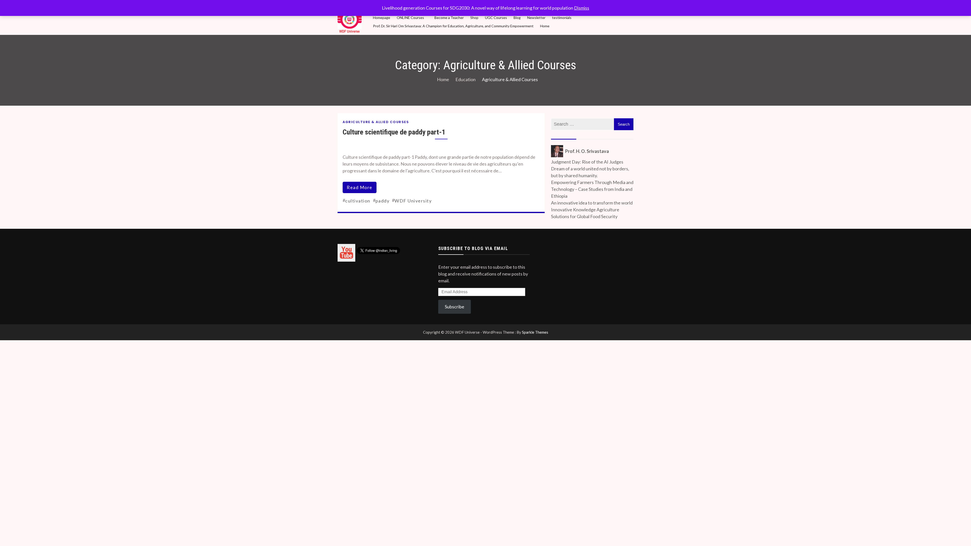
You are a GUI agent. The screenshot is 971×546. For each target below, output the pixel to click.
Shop (474, 17)
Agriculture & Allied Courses (376, 122)
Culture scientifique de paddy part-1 (394, 132)
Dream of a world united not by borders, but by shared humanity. (590, 172)
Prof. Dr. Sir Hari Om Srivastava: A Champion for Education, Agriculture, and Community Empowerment (453, 26)
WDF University (413, 200)
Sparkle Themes (535, 332)
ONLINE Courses (410, 17)
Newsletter (536, 17)
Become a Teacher (449, 17)
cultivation (357, 200)
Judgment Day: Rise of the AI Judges (587, 162)
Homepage (381, 17)
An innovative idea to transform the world (592, 203)
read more (359, 187)
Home (544, 26)
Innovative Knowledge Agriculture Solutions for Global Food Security (585, 213)
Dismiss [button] (581, 8)
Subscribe (454, 306)
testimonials (561, 17)
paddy (383, 200)
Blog (517, 17)
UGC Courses (496, 17)
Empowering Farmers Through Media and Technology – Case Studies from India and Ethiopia (592, 189)
